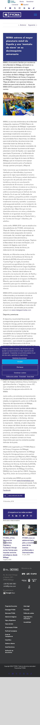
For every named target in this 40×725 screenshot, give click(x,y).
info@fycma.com (9, 586)
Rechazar (20, 367)
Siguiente (31, 25)
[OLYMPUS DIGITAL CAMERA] (18, 93)
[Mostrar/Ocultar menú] (35, 15)
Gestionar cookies (20, 373)
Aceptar (20, 361)
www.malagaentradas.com (21, 310)
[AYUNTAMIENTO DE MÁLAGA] (11, 1)
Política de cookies (12, 376)
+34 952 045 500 (9, 584)
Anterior (23, 25)
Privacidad (22, 376)
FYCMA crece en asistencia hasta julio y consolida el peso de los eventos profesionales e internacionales (29, 545)
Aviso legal (30, 376)
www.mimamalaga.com (25, 481)
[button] (4, 542)
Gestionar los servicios (19, 358)
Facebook (6, 490)
